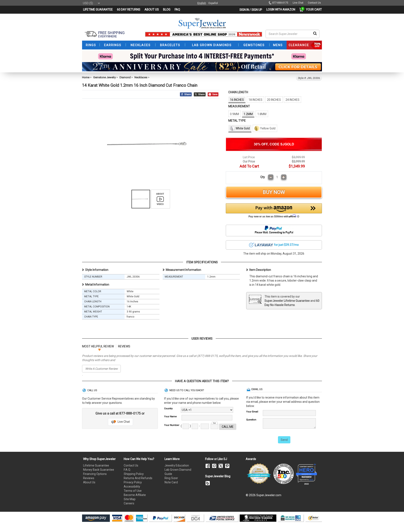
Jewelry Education (177, 465)
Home (85, 77)
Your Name (170, 416)
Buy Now (274, 192)
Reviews (88, 478)
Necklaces (140, 77)
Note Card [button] (171, 482)
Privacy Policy (133, 482)
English (201, 3)
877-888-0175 (280, 2)
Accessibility (132, 486)
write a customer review (101, 368)
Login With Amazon (280, 9)
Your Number (171, 425)
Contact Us (131, 465)
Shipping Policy (134, 474)
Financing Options (95, 474)
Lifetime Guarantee (96, 465)
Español (213, 3)
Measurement (239, 106)
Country (168, 408)
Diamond (125, 77)
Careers (129, 503)
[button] (274, 211)
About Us (89, 482)
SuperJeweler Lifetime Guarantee (287, 300)
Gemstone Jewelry (104, 77)
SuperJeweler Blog (217, 476)
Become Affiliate (135, 495)
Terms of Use (133, 490)
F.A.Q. (127, 469)
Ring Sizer (171, 478)
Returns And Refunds (138, 478)
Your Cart (313, 9)
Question (251, 419)
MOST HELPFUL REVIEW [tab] (98, 346)
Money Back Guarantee (98, 469)
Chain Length (238, 92)
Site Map (130, 499)
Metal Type (237, 120)
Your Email (252, 411)
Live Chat (123, 421)
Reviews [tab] (124, 346)
